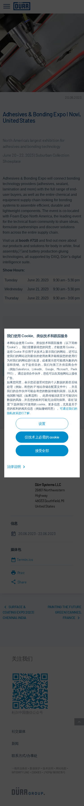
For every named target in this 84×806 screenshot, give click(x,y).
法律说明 (14, 466)
